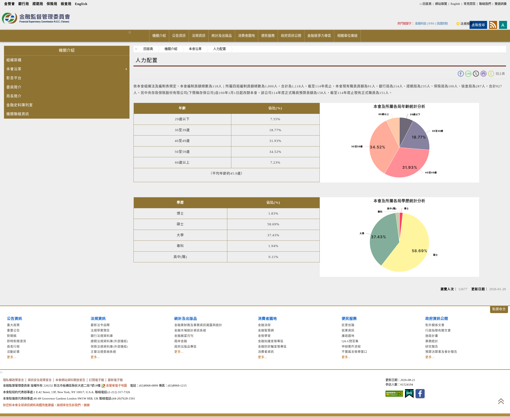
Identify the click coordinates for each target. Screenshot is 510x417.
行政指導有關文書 (438, 330)
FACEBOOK (461, 73)
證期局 (37, 4)
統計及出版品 (222, 36)
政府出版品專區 (185, 346)
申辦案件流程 (351, 346)
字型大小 (503, 25)
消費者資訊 (266, 351)
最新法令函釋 (100, 325)
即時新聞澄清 (16, 341)
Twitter (476, 73)
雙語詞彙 (501, 3)
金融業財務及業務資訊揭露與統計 (198, 325)
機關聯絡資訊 (17, 114)
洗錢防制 (442, 23)
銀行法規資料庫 (102, 335)
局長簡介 (14, 96)
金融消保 (264, 325)
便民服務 (268, 36)
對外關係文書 (434, 325)
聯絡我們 (485, 3)
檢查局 (66, 4)
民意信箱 (348, 325)
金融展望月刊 (183, 335)
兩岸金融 (180, 341)
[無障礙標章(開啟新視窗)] (394, 394)
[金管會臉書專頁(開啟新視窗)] (420, 393)
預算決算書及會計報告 (441, 351)
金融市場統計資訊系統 (190, 330)
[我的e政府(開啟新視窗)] (409, 393)
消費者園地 (246, 36)
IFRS (431, 23)
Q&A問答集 (350, 341)
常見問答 (470, 3)
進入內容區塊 (10, 10)
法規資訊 (198, 36)
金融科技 (420, 23)
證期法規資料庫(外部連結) (109, 341)
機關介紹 (159, 36)
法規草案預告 (100, 330)
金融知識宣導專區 (270, 341)
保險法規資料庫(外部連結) (109, 346)
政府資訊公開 (291, 36)
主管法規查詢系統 (103, 351)
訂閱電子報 (96, 380)
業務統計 (431, 341)
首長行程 (13, 346)
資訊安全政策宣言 (40, 380)
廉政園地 (348, 335)
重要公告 (13, 330)
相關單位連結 (347, 36)
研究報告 (431, 346)
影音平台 (14, 78)
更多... (11, 357)
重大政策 (13, 325)
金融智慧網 (266, 330)
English (81, 4)
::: (421, 3)
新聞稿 (12, 335)
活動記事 (13, 351)
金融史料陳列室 (19, 105)
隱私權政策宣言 (13, 380)
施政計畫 (431, 335)
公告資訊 (179, 36)
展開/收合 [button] (499, 309)
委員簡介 (14, 87)
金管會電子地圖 (116, 385)
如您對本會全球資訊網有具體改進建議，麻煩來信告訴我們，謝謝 (46, 405)
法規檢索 (466, 23)
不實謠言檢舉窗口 (354, 351)
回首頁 (427, 3)
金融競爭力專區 (319, 36)
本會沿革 (14, 69)
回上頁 (500, 73)
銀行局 (23, 4)
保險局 (52, 4)
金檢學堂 (264, 335)
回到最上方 (501, 401)
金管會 (9, 4)
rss (493, 25)
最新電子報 (115, 380)
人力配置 (219, 49)
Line (468, 73)
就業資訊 (348, 330)
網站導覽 (441, 3)
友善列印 (483, 73)
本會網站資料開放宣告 (70, 380)
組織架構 (14, 60)
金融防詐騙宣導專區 (272, 346)
